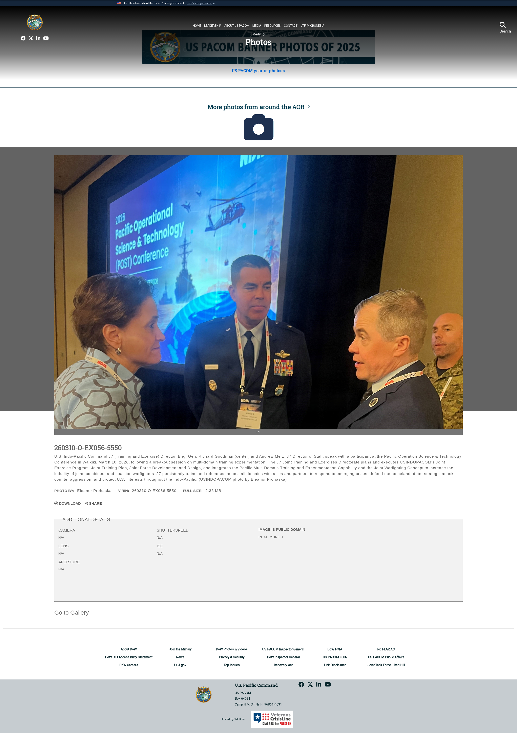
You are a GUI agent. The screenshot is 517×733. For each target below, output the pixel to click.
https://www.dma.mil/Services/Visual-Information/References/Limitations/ (320, 563)
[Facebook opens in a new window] (23, 38)
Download (69, 503)
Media (257, 34)
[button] (201, 3)
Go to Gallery (71, 612)
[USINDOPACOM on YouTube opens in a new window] (46, 38)
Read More (269, 537)
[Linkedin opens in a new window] (38, 38)
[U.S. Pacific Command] (34, 22)
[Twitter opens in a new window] (30, 38)
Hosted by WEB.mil (233, 719)
